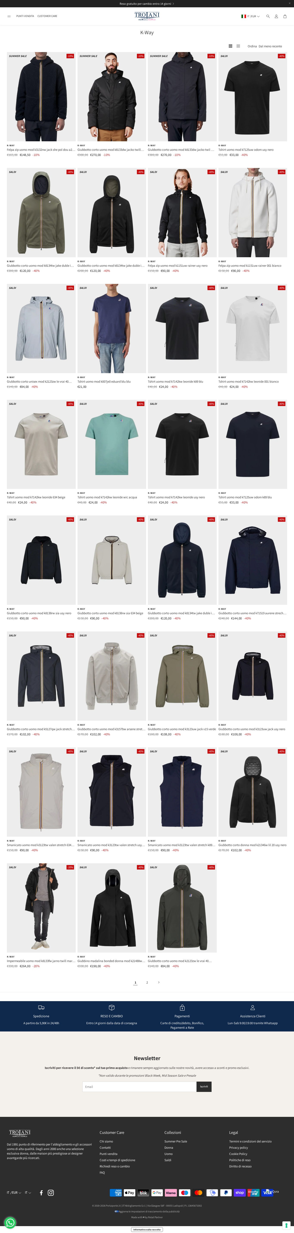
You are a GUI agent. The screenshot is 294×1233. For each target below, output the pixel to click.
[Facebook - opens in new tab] (41, 1193)
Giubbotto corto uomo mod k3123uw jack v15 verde (182, 729)
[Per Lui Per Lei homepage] (147, 16)
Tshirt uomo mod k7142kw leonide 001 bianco (248, 381)
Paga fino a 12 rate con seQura (142, 4)
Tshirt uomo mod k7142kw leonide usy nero (176, 497)
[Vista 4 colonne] (230, 46)
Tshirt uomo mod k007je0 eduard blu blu (104, 381)
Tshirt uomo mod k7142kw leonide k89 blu (175, 381)
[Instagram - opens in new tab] (51, 1193)
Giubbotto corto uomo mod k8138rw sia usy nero (39, 613)
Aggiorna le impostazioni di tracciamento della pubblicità (149, 1211)
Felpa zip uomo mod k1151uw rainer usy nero (177, 265)
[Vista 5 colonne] (238, 46)
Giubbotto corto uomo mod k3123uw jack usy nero (251, 729)
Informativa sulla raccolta (147, 1229)
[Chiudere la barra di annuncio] (289, 3)
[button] (9, 16)
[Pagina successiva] (158, 982)
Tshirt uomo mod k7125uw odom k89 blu (245, 497)
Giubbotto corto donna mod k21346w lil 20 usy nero (252, 845)
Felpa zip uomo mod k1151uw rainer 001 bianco (249, 265)
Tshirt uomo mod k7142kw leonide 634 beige (36, 497)
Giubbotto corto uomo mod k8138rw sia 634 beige (110, 613)
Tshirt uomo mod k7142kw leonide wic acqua (107, 497)
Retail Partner (155, 1217)
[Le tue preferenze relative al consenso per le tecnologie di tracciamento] (286, 1225)
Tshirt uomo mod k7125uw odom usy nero (246, 150)
